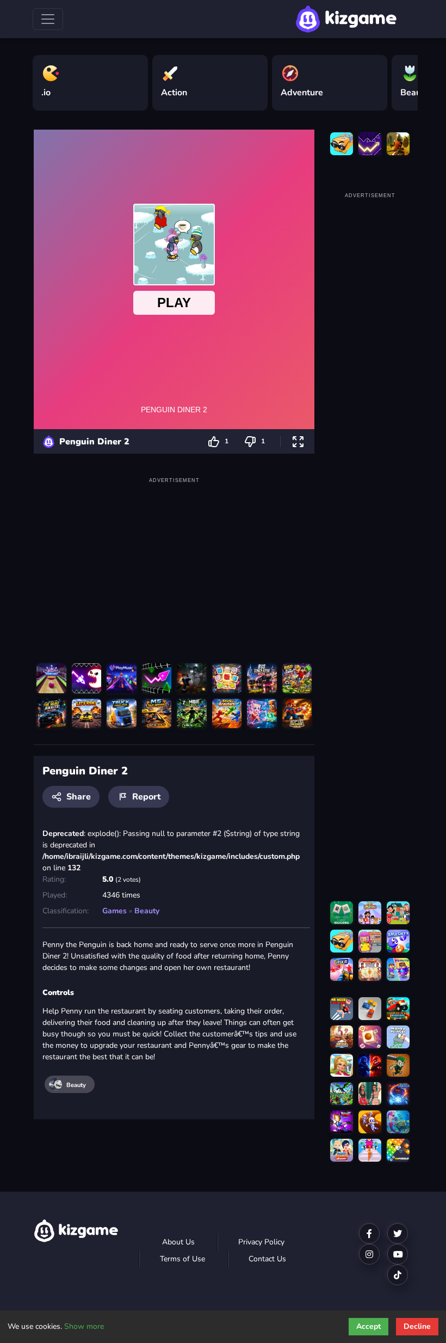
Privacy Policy (261, 1242)
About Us (178, 1242)
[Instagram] (369, 1254)
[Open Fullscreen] (298, 441)
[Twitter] (397, 1233)
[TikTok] (397, 1275)
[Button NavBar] (48, 19)
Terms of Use (182, 1259)
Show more (84, 1326)
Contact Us (267, 1259)
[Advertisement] (174, 562)
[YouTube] (397, 1254)
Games (114, 911)
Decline (417, 1326)
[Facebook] (369, 1233)
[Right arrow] (404, 78)
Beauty (146, 911)
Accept (368, 1326)
